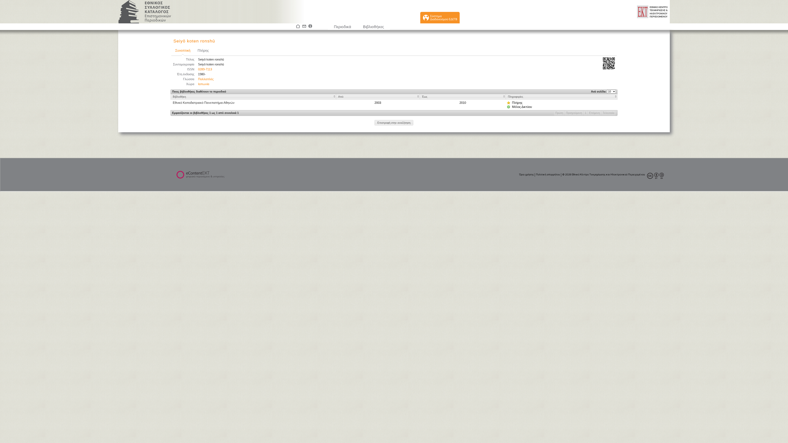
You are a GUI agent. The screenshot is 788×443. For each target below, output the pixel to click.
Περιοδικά (342, 27)
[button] (394, 123)
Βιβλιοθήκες (373, 27)
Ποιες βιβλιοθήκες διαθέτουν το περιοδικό (199, 91)
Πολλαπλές (206, 79)
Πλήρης (203, 50)
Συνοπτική (182, 50)
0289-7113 (205, 69)
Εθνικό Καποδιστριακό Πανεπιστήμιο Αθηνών (204, 102)
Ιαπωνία (203, 84)
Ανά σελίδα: (599, 91)
